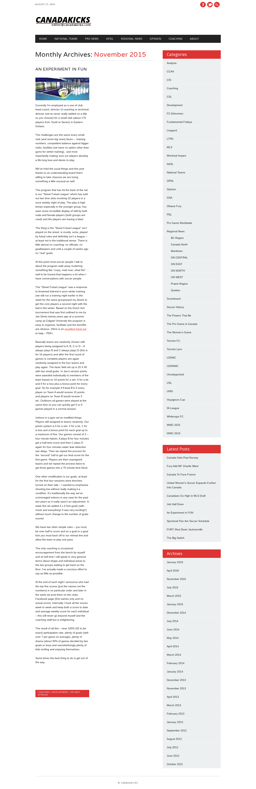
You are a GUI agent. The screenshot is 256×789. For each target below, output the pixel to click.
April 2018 (173, 570)
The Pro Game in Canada (182, 323)
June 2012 (173, 755)
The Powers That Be (179, 315)
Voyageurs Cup (176, 399)
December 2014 (176, 612)
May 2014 (173, 637)
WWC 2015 (173, 424)
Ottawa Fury (174, 206)
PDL (169, 214)
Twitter (210, 4)
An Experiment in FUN (61, 69)
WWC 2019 (173, 433)
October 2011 (175, 764)
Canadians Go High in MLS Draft (186, 495)
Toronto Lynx (174, 349)
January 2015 (175, 604)
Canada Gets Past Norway (182, 457)
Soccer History (175, 307)
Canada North (179, 244)
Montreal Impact (176, 155)
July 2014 (172, 621)
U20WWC (172, 365)
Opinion (155, 38)
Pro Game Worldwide (179, 222)
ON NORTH (178, 270)
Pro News (92, 38)
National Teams (65, 38)
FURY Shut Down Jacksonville (185, 529)
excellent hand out (75, 328)
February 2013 (175, 713)
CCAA (170, 71)
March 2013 (174, 705)
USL (169, 382)
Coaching (175, 38)
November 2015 (176, 578)
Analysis (172, 63)
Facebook (203, 4)
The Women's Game (179, 332)
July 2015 (172, 587)
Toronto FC (173, 340)
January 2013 (175, 722)
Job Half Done (175, 504)
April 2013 (173, 696)
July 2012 (172, 747)
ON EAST (75, 692)
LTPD (170, 138)
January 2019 (175, 562)
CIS (169, 79)
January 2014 (175, 671)
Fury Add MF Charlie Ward (182, 466)
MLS (169, 147)
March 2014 (174, 654)
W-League (173, 408)
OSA (169, 197)
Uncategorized (175, 374)
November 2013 (176, 688)
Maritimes (177, 250)
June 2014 (173, 629)
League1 (172, 130)
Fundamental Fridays (179, 121)
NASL (170, 164)
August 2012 (174, 738)
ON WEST (177, 277)
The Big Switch (175, 537)
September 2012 (177, 730)
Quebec (175, 290)
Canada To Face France (181, 474)
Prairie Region (179, 283)
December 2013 (176, 679)
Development (60, 692)
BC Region (177, 237)
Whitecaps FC (175, 416)
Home (43, 38)
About (194, 38)
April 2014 (173, 646)
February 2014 (175, 663)
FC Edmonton (175, 113)
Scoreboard (174, 298)
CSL (169, 96)
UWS (170, 391)
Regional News (131, 38)
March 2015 (174, 595)
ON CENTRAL (179, 257)
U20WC (171, 357)
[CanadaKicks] (63, 27)
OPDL (109, 38)
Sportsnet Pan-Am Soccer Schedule (188, 521)
